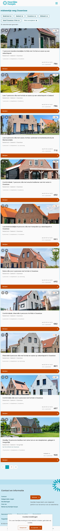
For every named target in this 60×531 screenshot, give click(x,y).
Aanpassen (23, 527)
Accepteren (34, 527)
